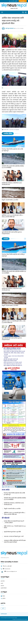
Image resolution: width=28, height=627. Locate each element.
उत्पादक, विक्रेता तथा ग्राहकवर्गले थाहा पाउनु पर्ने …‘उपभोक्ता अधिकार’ (14, 522)
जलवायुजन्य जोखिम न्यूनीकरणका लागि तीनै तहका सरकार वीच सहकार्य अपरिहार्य (15, 541)
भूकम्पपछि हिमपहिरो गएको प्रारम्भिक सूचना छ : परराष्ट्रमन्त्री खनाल (12, 233)
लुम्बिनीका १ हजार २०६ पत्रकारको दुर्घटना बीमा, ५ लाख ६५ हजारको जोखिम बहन (12, 216)
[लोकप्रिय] (25, 12)
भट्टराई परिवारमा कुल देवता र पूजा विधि (12, 532)
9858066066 (7, 569)
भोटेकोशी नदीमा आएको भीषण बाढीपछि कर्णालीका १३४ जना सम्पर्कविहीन (13, 167)
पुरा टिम (3, 608)
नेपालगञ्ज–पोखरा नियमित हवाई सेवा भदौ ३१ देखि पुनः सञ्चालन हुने (12, 150)
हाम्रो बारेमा (3, 581)
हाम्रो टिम (2, 586)
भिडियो (3, 596)
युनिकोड (3, 598)
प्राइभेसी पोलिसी (3, 588)
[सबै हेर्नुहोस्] (25, 239)
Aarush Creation (24, 619)
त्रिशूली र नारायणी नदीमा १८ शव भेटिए (10, 200)
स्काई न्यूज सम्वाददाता (9, 28)
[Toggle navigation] (2, 12)
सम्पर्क (2, 583)
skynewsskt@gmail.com (12, 571)
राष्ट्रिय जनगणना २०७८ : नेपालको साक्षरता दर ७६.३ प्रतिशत (15, 527)
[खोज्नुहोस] (23, 12)
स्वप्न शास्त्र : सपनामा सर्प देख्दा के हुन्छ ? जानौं (13, 536)
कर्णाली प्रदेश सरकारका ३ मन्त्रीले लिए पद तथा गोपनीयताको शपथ (12, 184)
